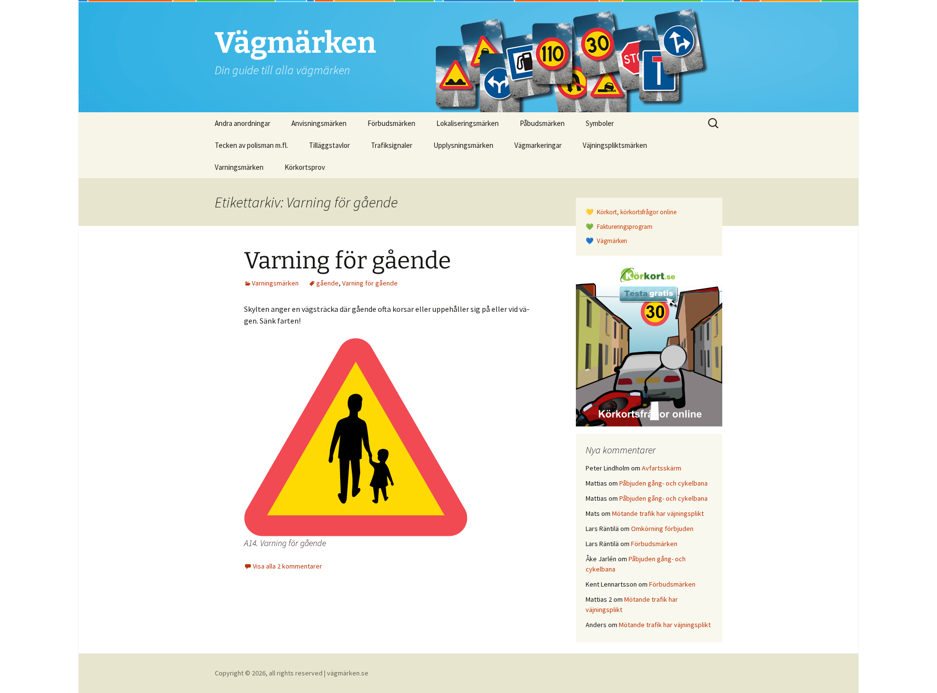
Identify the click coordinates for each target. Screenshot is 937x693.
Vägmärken (611, 241)
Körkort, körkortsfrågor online (635, 212)
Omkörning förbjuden (662, 528)
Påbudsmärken (542, 123)
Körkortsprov (305, 167)
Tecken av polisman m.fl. (251, 145)
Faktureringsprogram (623, 227)
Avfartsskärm (661, 468)
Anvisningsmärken (318, 123)
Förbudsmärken (391, 123)
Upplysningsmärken (463, 145)
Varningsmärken (239, 167)
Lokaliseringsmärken (467, 123)
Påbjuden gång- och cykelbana (663, 483)
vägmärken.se (347, 673)
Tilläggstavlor (329, 145)
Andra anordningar (242, 123)
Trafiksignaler (391, 145)
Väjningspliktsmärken (615, 145)
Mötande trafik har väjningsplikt (658, 513)
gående (327, 283)
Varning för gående (347, 260)
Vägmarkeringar (538, 145)
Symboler (600, 123)
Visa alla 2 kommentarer (287, 566)
